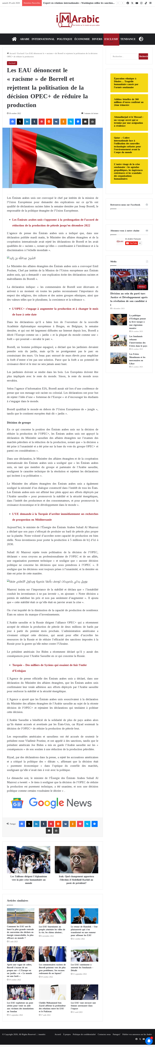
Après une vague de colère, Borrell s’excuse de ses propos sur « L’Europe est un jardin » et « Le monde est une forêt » (19, 970)
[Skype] (71, 122)
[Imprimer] (92, 122)
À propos (67, 1034)
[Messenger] (78, 122)
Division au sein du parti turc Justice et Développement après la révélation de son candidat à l (129, 299)
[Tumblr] (34, 122)
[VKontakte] (56, 122)
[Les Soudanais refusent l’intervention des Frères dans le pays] (118, 340)
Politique (64, 39)
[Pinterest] (42, 122)
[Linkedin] (27, 122)
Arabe (25, 39)
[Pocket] (80, 824)
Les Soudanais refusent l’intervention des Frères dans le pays (138, 341)
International (43, 39)
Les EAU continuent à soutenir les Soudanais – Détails (82, 967)
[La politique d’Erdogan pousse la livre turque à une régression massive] (118, 319)
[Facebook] (13, 122)
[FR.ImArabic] (77, 20)
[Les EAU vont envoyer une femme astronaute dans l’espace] (84, 992)
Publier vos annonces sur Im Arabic (137, 1034)
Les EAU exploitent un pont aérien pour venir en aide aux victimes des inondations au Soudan (20, 1007)
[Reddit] (49, 122)
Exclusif (111, 39)
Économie (82, 39)
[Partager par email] (85, 122)
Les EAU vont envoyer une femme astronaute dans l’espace (83, 1006)
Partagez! (116, 1034)
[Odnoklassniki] (63, 122)
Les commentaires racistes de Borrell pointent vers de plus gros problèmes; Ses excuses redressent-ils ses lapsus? (52, 969)
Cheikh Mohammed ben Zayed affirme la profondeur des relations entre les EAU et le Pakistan (52, 1007)
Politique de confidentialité (84, 1034)
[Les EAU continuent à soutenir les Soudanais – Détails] (84, 954)
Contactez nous (104, 1034)
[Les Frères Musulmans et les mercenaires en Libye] (118, 358)
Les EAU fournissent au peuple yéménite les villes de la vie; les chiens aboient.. (52, 929)
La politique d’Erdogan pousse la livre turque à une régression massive (137, 321)
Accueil (12, 53)
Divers (97, 39)
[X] (20, 122)
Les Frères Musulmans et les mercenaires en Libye (137, 359)
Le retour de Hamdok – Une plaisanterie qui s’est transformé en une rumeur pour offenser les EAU (84, 931)
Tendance (128, 39)
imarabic (42, 1034)
